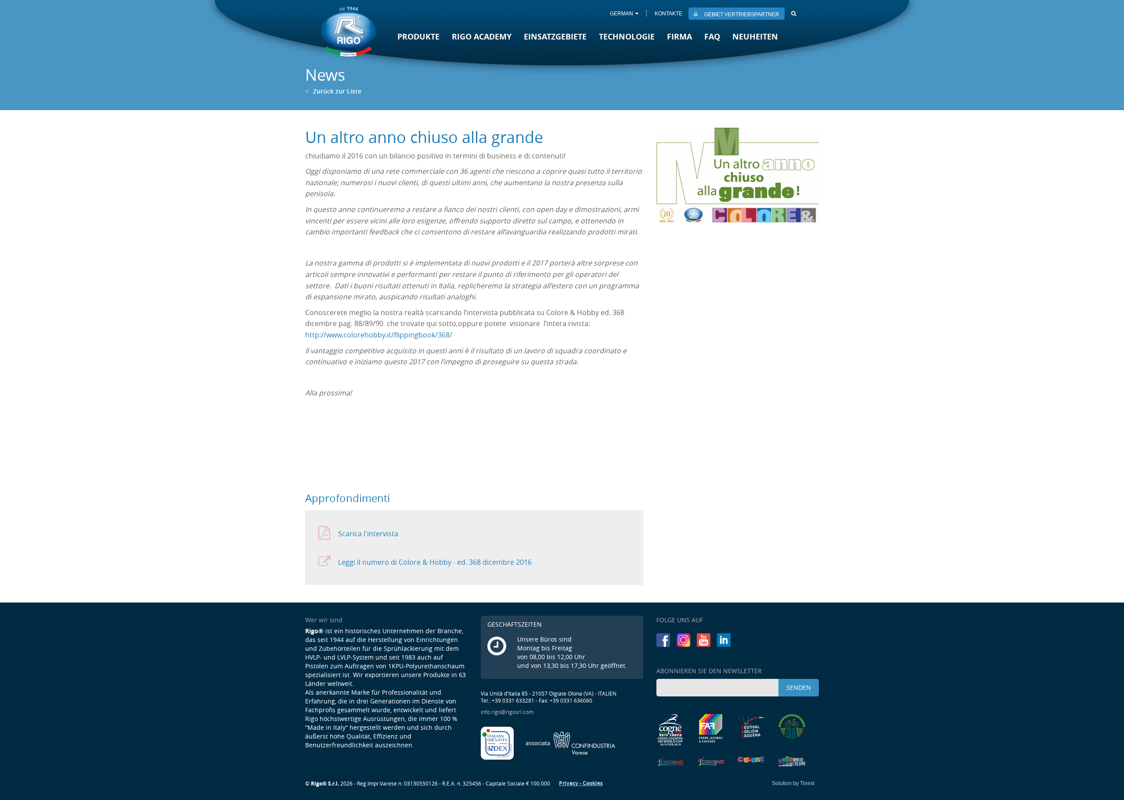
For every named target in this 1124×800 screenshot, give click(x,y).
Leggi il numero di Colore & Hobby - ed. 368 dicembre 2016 (435, 562)
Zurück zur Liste (333, 91)
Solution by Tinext (793, 783)
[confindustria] (570, 742)
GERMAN (621, 14)
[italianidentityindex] (498, 742)
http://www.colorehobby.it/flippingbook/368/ (378, 335)
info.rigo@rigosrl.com (507, 711)
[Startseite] (348, 31)
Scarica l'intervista (368, 533)
